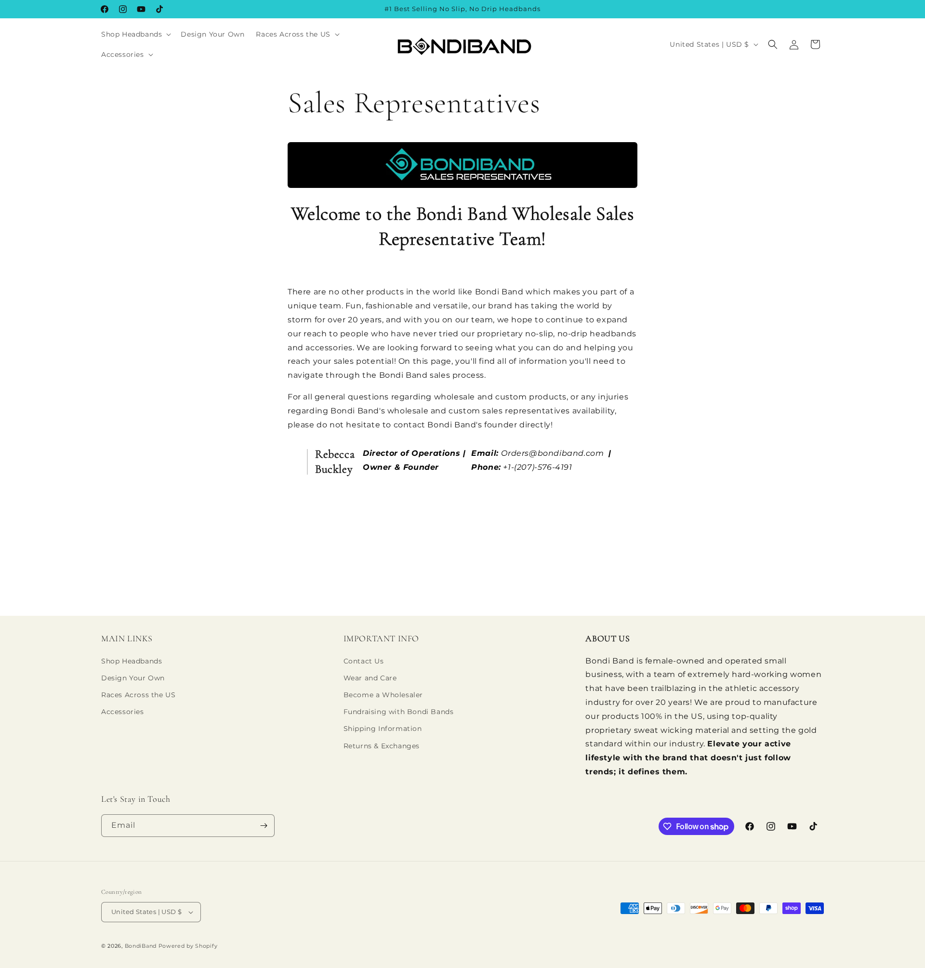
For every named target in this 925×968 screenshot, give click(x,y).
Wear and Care (370, 678)
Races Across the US (138, 694)
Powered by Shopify (188, 945)
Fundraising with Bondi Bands (399, 711)
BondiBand (141, 945)
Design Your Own (133, 678)
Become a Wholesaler (383, 694)
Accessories (122, 711)
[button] (135, 34)
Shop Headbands (131, 661)
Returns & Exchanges (382, 746)
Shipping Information (383, 728)
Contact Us (364, 661)
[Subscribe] (263, 825)
